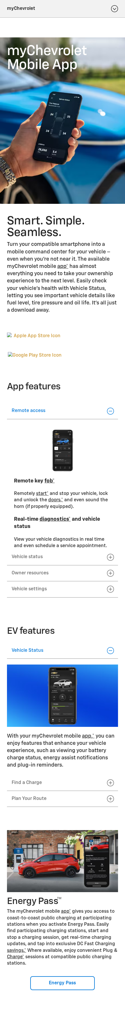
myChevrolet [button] (21, 8)
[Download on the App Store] (35, 341)
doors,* (55, 500)
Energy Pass (62, 983)
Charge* (15, 957)
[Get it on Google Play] (35, 355)
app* (62, 266)
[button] (62, 266)
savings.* (16, 950)
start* (42, 493)
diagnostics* (55, 519)
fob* (49, 481)
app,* (88, 736)
